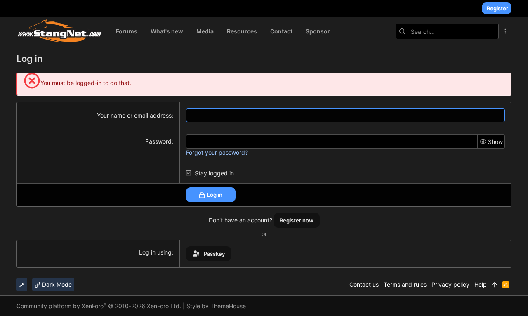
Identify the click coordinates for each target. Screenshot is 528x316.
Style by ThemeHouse (216, 305)
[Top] (494, 284)
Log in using (155, 252)
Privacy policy (450, 284)
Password (158, 141)
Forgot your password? (217, 152)
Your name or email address (134, 115)
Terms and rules (405, 284)
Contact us (364, 284)
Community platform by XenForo (98, 305)
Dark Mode (56, 284)
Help (480, 284)
